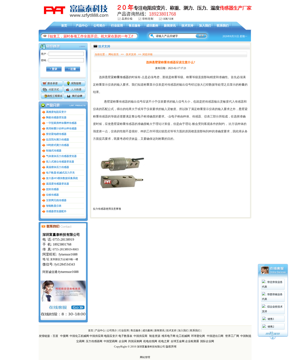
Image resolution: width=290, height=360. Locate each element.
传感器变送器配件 (56, 211)
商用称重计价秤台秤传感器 (61, 128)
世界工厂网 (232, 335)
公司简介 (99, 25)
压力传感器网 (94, 341)
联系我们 (223, 25)
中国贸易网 (110, 341)
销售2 (271, 326)
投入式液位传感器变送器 (60, 161)
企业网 (123, 341)
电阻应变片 (111, 335)
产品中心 (82, 25)
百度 (55, 335)
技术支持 (187, 25)
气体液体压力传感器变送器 (61, 156)
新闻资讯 (170, 25)
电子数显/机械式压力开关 (60, 172)
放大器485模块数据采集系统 (62, 178)
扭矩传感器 (52, 189)
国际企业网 (207, 341)
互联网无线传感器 (56, 200)
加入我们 (205, 25)
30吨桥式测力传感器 (57, 145)
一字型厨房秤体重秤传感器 (61, 122)
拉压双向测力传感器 (57, 139)
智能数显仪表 (53, 205)
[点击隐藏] (273, 338)
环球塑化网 (198, 335)
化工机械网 (183, 335)
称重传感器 (121, 77)
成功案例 (152, 25)
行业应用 (117, 25)
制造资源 (154, 335)
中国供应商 (96, 335)
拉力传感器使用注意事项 (107, 208)
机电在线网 (150, 341)
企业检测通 (192, 341)
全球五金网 (177, 341)
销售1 (271, 319)
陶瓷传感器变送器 (56, 117)
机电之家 (163, 341)
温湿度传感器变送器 (57, 183)
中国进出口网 (215, 335)
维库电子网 (168, 335)
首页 (64, 25)
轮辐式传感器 (53, 150)
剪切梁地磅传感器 (56, 134)
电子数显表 (125, 335)
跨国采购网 (135, 341)
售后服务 (135, 25)
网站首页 (113, 54)
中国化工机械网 (79, 335)
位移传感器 (52, 194)
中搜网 (64, 335)
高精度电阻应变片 (56, 111)
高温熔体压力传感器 (57, 167)
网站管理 (145, 357)
